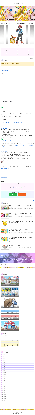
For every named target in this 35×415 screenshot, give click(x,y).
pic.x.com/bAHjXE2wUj (8, 146)
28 (17, 345)
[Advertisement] (17, 13)
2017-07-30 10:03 (4, 151)
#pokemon (16, 145)
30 (4, 346)
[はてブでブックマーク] (28, 50)
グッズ (2, 181)
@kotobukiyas (9, 108)
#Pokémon (7, 122)
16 (4, 344)
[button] (28, 53)
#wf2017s (2, 146)
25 (9, 345)
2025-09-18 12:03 (4, 128)
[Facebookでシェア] (17, 50)
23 (4, 345)
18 (9, 344)
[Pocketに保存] (6, 53)
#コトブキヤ (25, 145)
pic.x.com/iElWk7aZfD (18, 122)
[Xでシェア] (6, 50)
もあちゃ (2, 163)
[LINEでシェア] (17, 53)
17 (7, 344)
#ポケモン (2, 122)
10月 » (4, 349)
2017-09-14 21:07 (4, 177)
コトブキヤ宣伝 (3, 108)
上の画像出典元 (5, 70)
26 (12, 345)
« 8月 (2, 349)
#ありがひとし (11, 122)
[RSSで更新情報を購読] (22, 194)
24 (7, 345)
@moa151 (6, 163)
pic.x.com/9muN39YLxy (5, 168)
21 (17, 344)
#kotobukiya (30, 145)
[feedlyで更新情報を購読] (13, 194)
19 (12, 344)
